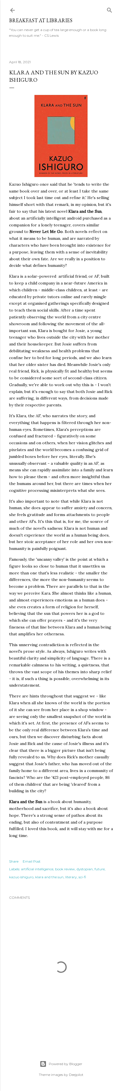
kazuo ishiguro (21, 877)
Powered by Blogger (65, 1064)
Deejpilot (76, 1074)
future (99, 869)
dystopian (85, 869)
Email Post (32, 861)
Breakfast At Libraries (40, 20)
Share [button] (13, 861)
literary (71, 877)
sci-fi (82, 877)
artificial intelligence (37, 869)
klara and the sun (49, 877)
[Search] (109, 9)
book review (65, 869)
